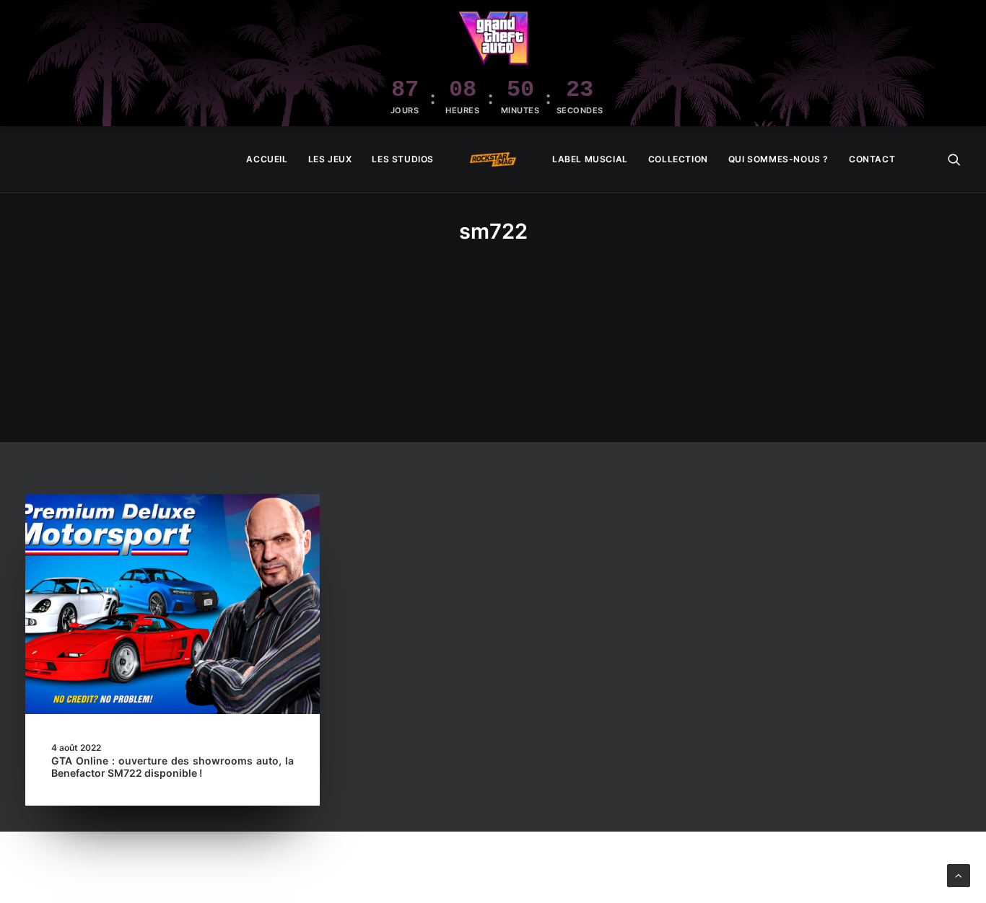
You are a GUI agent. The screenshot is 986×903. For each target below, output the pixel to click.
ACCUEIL (266, 159)
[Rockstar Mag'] (493, 159)
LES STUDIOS (403, 159)
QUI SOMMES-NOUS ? (778, 159)
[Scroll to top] (958, 874)
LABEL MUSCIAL (590, 159)
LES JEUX (330, 159)
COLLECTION (678, 159)
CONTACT (872, 159)
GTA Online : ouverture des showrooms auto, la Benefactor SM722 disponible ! (172, 766)
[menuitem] (266, 159)
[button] (954, 159)
